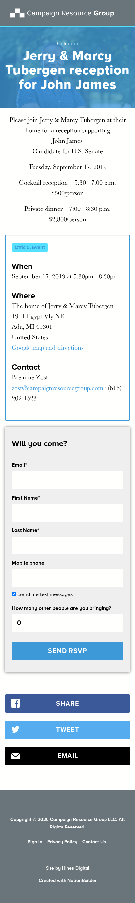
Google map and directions (48, 347)
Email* (19, 465)
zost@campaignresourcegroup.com (57, 387)
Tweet (67, 730)
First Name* (26, 498)
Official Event (30, 247)
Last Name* (25, 530)
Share (67, 704)
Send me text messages (45, 594)
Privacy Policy (62, 841)
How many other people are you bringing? (61, 608)
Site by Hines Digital (67, 868)
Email (67, 756)
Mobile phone (28, 563)
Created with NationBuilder (68, 880)
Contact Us (94, 841)
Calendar (67, 44)
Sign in (35, 841)
